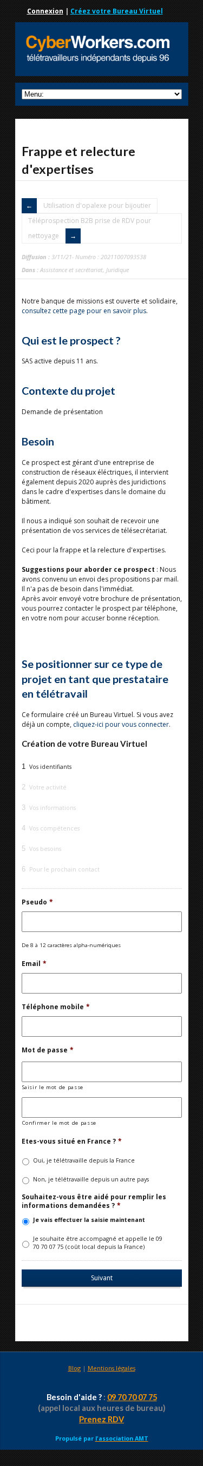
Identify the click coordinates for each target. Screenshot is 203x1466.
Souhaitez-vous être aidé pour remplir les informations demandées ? (94, 1201)
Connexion (45, 11)
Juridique (117, 270)
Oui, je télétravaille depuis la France (84, 1160)
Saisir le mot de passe (53, 1087)
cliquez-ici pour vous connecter (121, 724)
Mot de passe (48, 1050)
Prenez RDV (101, 1419)
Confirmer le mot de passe (59, 1122)
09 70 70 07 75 (132, 1397)
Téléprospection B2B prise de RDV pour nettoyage (89, 228)
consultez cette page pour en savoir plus (84, 310)
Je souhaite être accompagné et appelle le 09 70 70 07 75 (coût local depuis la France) (97, 1243)
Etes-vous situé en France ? (72, 1141)
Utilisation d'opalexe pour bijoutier (97, 205)
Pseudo (37, 902)
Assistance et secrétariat (71, 270)
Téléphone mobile (56, 1007)
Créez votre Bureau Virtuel (116, 11)
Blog (74, 1368)
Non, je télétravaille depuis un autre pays (91, 1179)
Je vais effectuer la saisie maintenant (89, 1220)
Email (34, 964)
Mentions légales (111, 1368)
